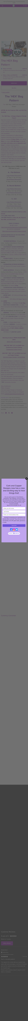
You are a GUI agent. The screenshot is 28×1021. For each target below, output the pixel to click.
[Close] (26, 478)
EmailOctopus (16, 533)
